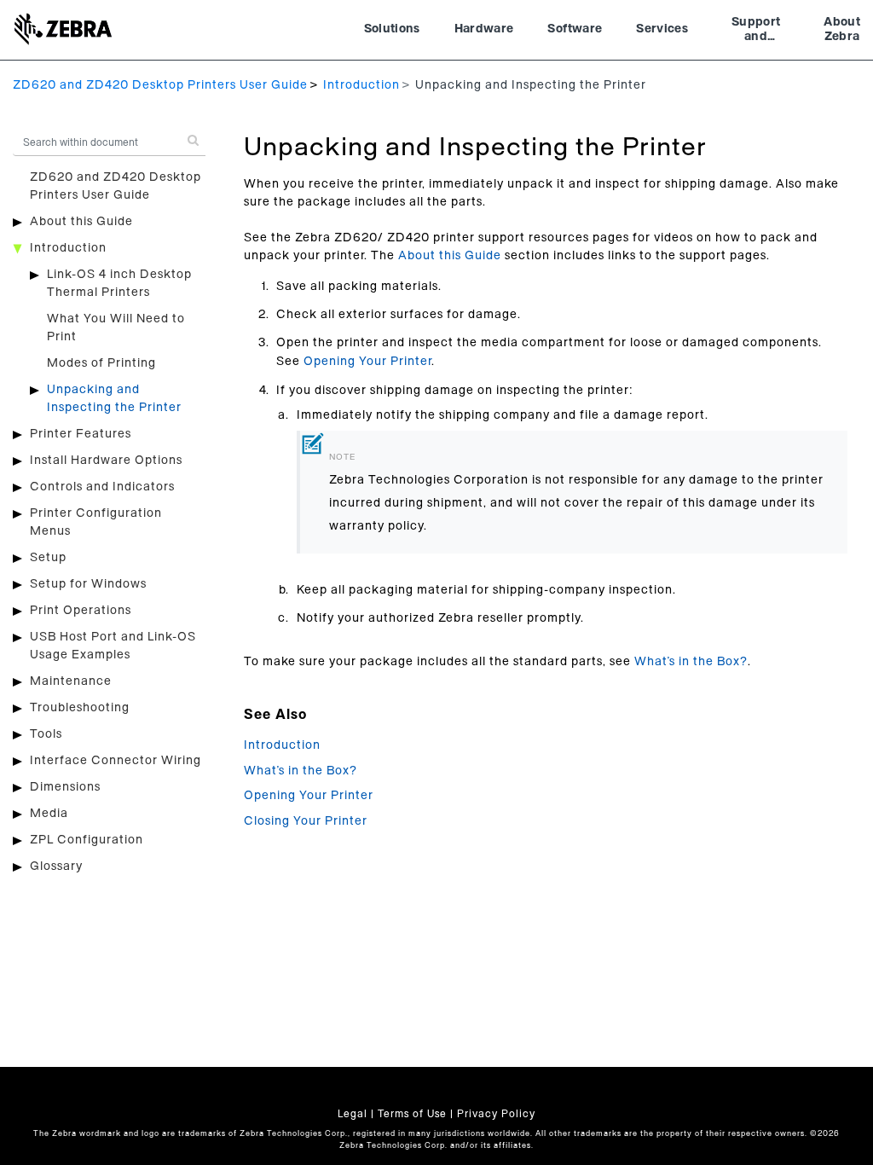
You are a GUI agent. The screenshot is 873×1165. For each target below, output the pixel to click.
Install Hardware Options (106, 461)
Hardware (484, 29)
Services (662, 29)
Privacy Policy (496, 1114)
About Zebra (842, 29)
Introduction (361, 85)
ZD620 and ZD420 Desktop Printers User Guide (160, 85)
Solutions (392, 29)
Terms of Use (412, 1114)
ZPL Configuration (86, 840)
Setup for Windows (88, 584)
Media (49, 814)
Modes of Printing (101, 363)
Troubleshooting (80, 708)
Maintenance (71, 681)
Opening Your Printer (367, 362)
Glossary (56, 866)
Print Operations (80, 611)
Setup (48, 558)
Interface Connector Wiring (115, 761)
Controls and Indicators (102, 487)
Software (574, 29)
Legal (352, 1114)
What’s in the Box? (691, 662)
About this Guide (81, 222)
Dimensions (65, 787)
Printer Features (80, 434)
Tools (46, 734)
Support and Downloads (755, 31)
